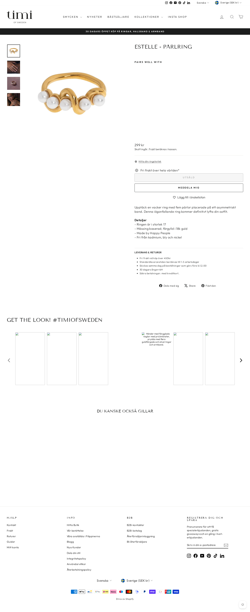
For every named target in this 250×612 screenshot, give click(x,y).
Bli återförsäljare (137, 541)
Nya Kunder (74, 547)
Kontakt (11, 525)
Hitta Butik (73, 525)
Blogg (70, 541)
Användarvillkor (76, 564)
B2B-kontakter (135, 525)
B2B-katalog (134, 530)
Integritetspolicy (76, 558)
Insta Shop (177, 16)
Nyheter (94, 16)
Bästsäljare (118, 16)
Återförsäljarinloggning (141, 536)
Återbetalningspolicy (79, 569)
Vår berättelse (75, 530)
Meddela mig (189, 187)
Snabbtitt (34, 474)
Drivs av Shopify (125, 599)
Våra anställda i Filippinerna (83, 536)
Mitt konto (13, 547)
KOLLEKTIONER (147, 16)
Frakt (152, 149)
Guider (11, 541)
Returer (11, 536)
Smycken (71, 16)
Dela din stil (73, 553)
